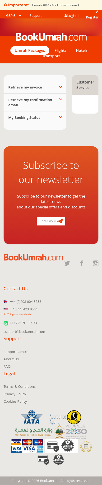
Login (71, 15)
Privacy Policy (15, 394)
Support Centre (16, 351)
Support (36, 15)
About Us (11, 359)
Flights (60, 50)
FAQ (7, 366)
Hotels (82, 50)
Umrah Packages (30, 50)
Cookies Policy (15, 401)
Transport (51, 55)
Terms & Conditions (20, 386)
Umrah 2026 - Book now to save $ (55, 5)
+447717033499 (22, 322)
